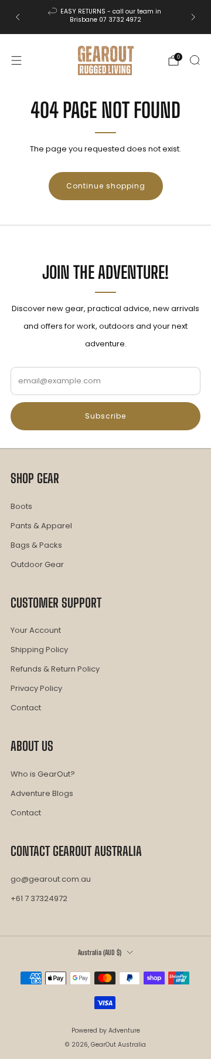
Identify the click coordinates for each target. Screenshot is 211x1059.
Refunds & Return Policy (55, 668)
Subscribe (105, 416)
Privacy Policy (36, 688)
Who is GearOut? (43, 774)
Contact (26, 707)
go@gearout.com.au (51, 879)
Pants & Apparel (41, 525)
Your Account (36, 630)
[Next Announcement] (193, 17)
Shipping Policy (39, 649)
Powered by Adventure (106, 1030)
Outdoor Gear (37, 564)
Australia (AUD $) (99, 952)
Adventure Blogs (42, 793)
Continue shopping (105, 186)
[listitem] (105, 17)
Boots (21, 506)
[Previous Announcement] (18, 17)
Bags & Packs (36, 545)
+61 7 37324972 (39, 898)
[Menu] (16, 60)
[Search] (194, 60)
